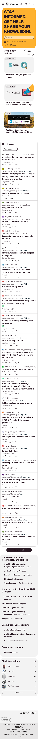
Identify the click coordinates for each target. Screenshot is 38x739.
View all (29, 52)
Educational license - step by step (18, 575)
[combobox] (19, 37)
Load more (19, 550)
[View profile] (3, 154)
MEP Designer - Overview (14, 608)
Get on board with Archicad (15, 641)
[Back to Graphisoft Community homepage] (12, 4)
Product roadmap (11, 652)
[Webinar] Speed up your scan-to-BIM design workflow (19, 131)
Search (20, 4)
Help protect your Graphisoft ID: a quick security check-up (19, 103)
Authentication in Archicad (15, 571)
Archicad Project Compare (15, 604)
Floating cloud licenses (13, 579)
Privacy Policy (12, 729)
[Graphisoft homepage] (28, 713)
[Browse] (4, 3)
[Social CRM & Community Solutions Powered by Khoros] (6, 719)
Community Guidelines (18, 732)
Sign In (33, 4)
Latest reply (6, 171)
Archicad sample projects (14, 630)
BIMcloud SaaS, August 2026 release (19, 76)
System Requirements (13, 619)
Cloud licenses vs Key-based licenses (19, 583)
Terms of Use (25, 729)
